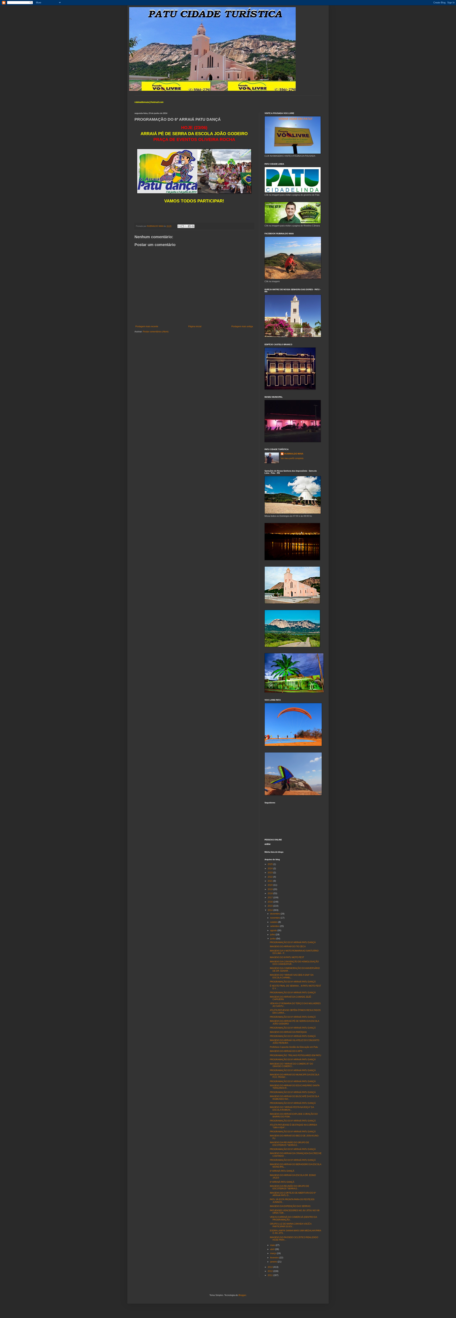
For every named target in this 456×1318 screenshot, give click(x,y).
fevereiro (274, 1257)
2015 (270, 906)
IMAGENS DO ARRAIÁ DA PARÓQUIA (288, 1032)
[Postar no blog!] (182, 226)
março (273, 1253)
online (268, 844)
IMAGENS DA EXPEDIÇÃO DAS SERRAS (290, 1206)
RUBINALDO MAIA (293, 454)
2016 (270, 902)
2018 (270, 893)
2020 (270, 885)
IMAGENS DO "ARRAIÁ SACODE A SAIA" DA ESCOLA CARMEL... (291, 976)
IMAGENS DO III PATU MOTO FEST (287, 957)
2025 (270, 864)
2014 (270, 910)
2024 (270, 868)
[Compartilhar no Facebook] (189, 226)
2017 (270, 897)
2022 (270, 877)
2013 (270, 1267)
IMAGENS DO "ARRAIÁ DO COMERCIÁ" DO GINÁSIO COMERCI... (291, 1065)
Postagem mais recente (146, 326)
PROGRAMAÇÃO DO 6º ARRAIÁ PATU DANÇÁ (293, 942)
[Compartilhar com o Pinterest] (193, 226)
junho (273, 938)
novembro (275, 918)
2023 (270, 872)
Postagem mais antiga (242, 326)
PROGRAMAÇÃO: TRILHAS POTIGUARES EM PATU (295, 1055)
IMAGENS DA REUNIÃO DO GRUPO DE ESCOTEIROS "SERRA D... (289, 1143)
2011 (270, 1275)
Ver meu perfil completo (292, 458)
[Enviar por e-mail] (179, 226)
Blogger (242, 1295)
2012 (270, 1271)
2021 (270, 881)
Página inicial (194, 326)
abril (272, 1249)
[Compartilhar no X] (186, 226)
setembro (275, 926)
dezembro (275, 913)
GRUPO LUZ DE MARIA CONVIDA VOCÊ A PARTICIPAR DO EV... (290, 1225)
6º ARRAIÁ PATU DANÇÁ (282, 1171)
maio (273, 1245)
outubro (274, 922)
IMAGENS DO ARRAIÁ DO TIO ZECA (288, 946)
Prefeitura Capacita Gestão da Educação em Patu (294, 1047)
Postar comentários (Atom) (156, 331)
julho (273, 934)
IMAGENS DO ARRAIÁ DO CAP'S (286, 1051)
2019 (270, 889)
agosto (273, 930)
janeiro (274, 1262)
